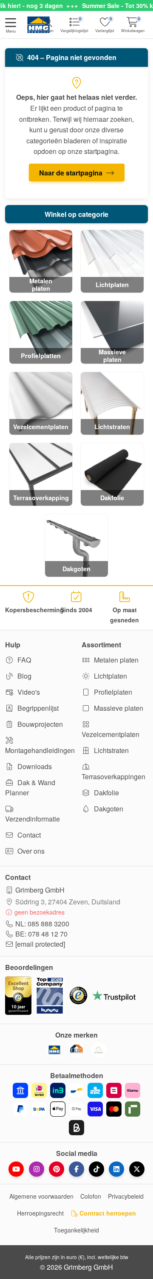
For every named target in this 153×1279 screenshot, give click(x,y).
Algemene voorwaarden (41, 1196)
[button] (10, 26)
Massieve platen (117, 708)
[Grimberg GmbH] (98, 1049)
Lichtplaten (109, 676)
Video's (28, 692)
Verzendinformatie (32, 819)
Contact (28, 835)
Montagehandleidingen (38, 750)
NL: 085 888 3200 (42, 923)
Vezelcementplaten (110, 734)
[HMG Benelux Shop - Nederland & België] (54, 1049)
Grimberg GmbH (40, 890)
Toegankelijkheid (76, 1230)
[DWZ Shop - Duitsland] (76, 1049)
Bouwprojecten (39, 724)
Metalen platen (115, 660)
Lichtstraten (110, 750)
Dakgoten (107, 808)
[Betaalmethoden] (76, 1109)
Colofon (90, 1196)
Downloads (34, 766)
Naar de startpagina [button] (71, 173)
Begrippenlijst (37, 708)
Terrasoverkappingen (113, 776)
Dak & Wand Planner (30, 787)
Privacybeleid (126, 1196)
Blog (23, 676)
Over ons (30, 851)
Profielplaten (112, 692)
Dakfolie (105, 792)
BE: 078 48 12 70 (41, 934)
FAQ (23, 660)
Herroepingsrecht (40, 1213)
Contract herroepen (107, 1213)
